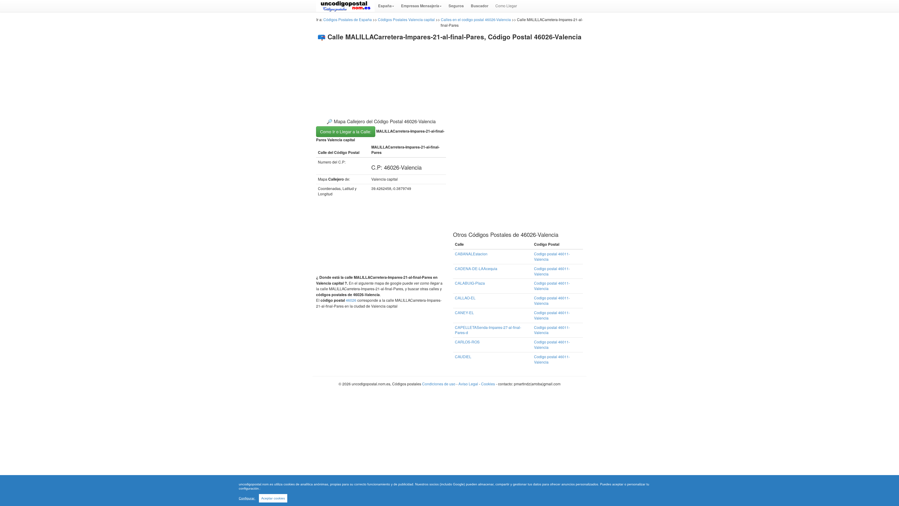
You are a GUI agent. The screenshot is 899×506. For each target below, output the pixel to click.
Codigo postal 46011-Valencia (552, 256)
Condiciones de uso (438, 384)
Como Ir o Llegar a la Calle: (345, 131)
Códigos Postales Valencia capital (406, 19)
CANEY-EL (464, 312)
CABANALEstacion (471, 254)
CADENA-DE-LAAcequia (476, 268)
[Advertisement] (449, 75)
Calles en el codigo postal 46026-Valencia (476, 19)
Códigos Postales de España (347, 19)
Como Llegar (506, 5)
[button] (386, 6)
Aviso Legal (468, 384)
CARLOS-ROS (467, 342)
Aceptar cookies (273, 498)
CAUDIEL (463, 356)
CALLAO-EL (465, 298)
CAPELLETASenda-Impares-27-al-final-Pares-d (488, 330)
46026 (351, 300)
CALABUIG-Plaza (470, 283)
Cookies (488, 384)
